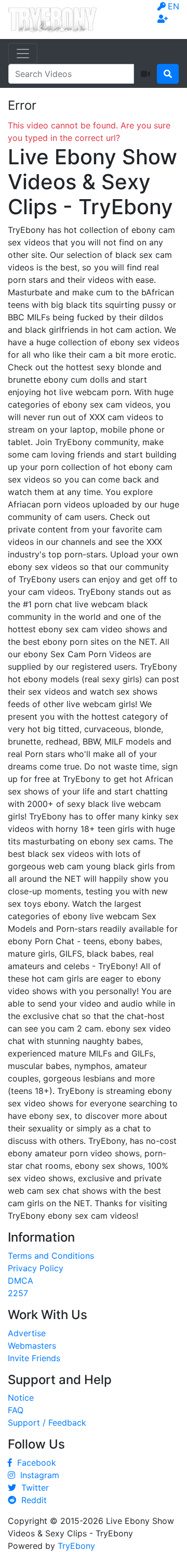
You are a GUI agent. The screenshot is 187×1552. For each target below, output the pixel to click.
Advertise (27, 1333)
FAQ (15, 1410)
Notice (21, 1397)
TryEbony (76, 1546)
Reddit (31, 1500)
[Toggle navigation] (22, 53)
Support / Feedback (47, 1422)
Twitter (32, 1487)
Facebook (34, 1462)
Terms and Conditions (51, 1255)
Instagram (37, 1475)
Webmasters (32, 1345)
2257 (18, 1293)
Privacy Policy (35, 1268)
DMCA (20, 1280)
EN (173, 6)
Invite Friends (34, 1358)
